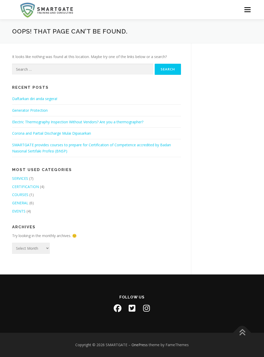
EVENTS (19, 211)
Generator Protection (30, 110)
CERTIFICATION (25, 186)
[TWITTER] (132, 308)
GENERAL (20, 202)
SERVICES (20, 178)
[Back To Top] (242, 333)
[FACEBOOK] (117, 308)
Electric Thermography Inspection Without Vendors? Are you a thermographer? (77, 121)
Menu (247, 9)
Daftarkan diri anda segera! (34, 98)
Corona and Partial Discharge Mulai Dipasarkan (51, 133)
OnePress (139, 344)
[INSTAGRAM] (146, 308)
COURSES (20, 194)
